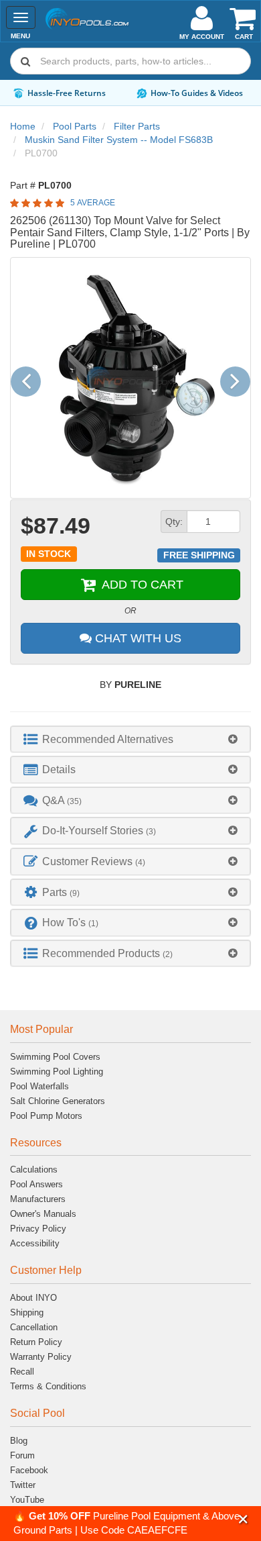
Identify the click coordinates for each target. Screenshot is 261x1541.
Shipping (27, 1312)
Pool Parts (74, 126)
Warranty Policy (41, 1357)
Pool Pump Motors (46, 1116)
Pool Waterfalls (39, 1086)
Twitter (22, 1485)
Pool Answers (36, 1184)
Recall (22, 1371)
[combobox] (130, 61)
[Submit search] (25, 61)
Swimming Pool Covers (55, 1057)
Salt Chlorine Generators (57, 1101)
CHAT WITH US (136, 638)
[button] (243, 1519)
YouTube (27, 1500)
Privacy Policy (38, 1229)
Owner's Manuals (43, 1214)
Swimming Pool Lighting (56, 1071)
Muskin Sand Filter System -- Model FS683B (119, 139)
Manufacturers (38, 1199)
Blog (18, 1441)
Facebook (29, 1470)
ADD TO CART (140, 584)
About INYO (33, 1298)
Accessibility (35, 1243)
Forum (22, 1455)
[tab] (130, 739)
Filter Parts (137, 126)
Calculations (34, 1169)
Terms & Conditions (48, 1386)
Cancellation (34, 1327)
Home (22, 126)
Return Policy (36, 1342)
